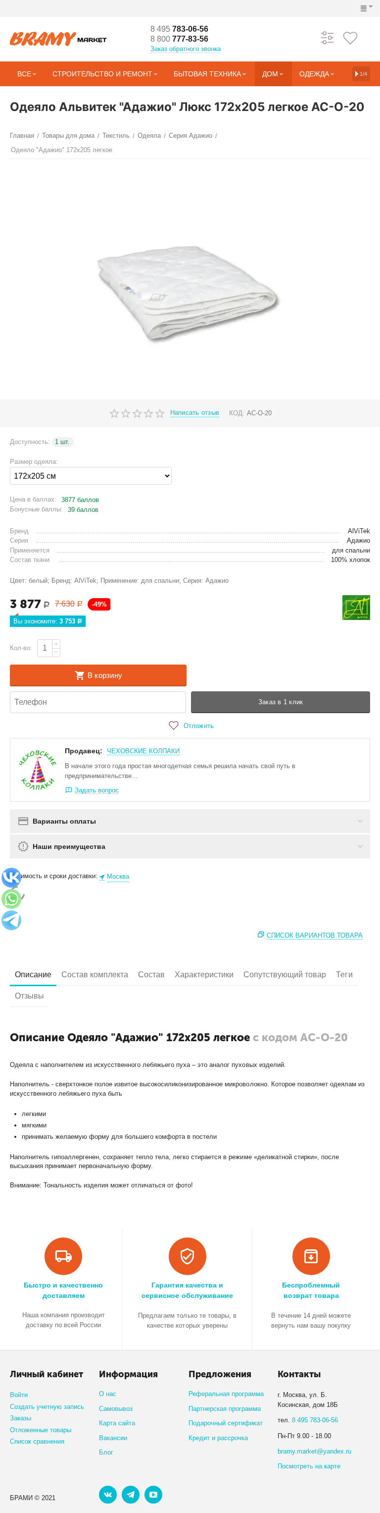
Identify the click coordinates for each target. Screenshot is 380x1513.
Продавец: (83, 751)
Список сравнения (37, 1441)
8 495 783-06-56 (315, 1420)
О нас (107, 1394)
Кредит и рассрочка (218, 1438)
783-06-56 (179, 29)
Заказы (20, 1418)
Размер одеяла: (34, 461)
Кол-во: (21, 648)
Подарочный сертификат (226, 1423)
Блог (106, 1452)
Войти (19, 1395)
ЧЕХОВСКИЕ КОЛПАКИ (143, 751)
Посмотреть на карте (309, 1466)
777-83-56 (179, 39)
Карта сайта (117, 1423)
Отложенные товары (40, 1430)
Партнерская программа (225, 1408)
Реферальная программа (226, 1394)
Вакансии (113, 1438)
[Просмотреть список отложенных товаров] (350, 37)
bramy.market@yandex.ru (314, 1451)
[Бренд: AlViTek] (356, 607)
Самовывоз (116, 1408)
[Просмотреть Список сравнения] (327, 37)
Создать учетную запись (47, 1406)
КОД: (236, 413)
